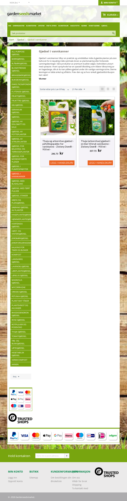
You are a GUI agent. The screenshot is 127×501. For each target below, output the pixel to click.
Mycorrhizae (18, 287)
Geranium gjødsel (17, 111)
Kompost (16, 254)
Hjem (11, 39)
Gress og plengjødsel (18, 201)
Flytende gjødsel (21, 91)
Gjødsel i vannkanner (18, 175)
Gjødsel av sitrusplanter (19, 140)
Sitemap (33, 477)
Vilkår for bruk (79, 481)
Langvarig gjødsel (17, 260)
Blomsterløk (63, 26)
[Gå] (66, 455)
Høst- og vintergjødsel (19, 232)
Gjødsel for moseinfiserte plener (19, 159)
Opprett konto (15, 481)
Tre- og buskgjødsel (18, 342)
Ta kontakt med (80, 488)
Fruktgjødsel (19, 96)
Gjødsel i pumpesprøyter (20, 168)
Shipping (76, 484)
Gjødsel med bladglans (18, 182)
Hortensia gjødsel (17, 225)
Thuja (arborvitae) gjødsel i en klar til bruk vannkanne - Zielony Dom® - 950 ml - (95, 144)
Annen (15, 364)
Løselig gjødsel (20, 275)
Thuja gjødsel (19, 331)
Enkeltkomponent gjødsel (21, 85)
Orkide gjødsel (19, 291)
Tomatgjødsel (19, 336)
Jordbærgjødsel (20, 238)
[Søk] (113, 33)
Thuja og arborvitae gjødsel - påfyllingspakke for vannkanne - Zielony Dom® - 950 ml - (58, 145)
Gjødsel (104, 26)
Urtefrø (41, 26)
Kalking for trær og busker (20, 249)
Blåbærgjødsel (19, 63)
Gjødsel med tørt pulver (21, 189)
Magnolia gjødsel (17, 281)
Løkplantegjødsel (21, 271)
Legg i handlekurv (61, 162)
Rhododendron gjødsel (20, 314)
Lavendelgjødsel (20, 266)
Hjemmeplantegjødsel (21, 219)
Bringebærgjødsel (21, 75)
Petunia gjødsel (20, 296)
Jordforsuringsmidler (21, 242)
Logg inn (12, 477)
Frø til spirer (51, 26)
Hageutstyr (74, 26)
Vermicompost (19, 359)
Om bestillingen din (61, 477)
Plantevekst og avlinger (20, 306)
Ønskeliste (56, 481)
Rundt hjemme (94, 26)
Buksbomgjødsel (20, 79)
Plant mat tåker (20, 300)
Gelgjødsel (17, 105)
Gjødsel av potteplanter (19, 133)
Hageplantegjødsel (21, 214)
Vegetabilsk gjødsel (18, 354)
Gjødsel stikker (20, 195)
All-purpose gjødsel (18, 53)
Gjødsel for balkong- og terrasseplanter (20, 149)
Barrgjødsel (18, 59)
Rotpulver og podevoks (19, 326)
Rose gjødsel (18, 320)
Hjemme (84, 26)
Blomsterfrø (31, 26)
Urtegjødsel (18, 348)
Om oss (76, 477)
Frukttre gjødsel (21, 100)
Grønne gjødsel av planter (20, 209)
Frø (9, 26)
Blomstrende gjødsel (19, 69)
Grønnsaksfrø (18, 26)
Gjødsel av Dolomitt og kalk (18, 124)
